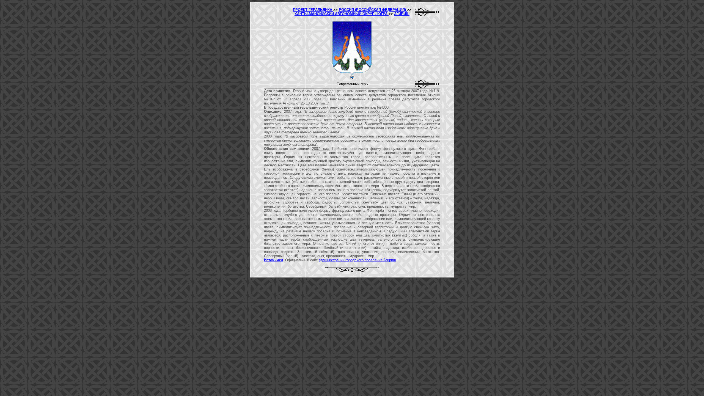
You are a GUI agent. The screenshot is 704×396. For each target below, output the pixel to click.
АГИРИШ (401, 14)
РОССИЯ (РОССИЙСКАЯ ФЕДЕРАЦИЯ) (373, 10)
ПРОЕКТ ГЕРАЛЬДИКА (313, 10)
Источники (273, 260)
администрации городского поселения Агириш (357, 260)
